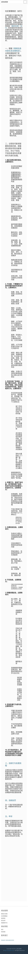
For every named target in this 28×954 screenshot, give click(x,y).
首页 (2, 929)
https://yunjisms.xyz (9, 950)
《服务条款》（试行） (13, 27)
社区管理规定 (4, 916)
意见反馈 (3, 920)
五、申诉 (8, 816)
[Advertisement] (14, 854)
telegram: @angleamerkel (7, 940)
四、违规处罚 (10, 800)
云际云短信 (4, 2)
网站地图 (3, 931)
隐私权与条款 (4, 913)
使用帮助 (3, 918)
